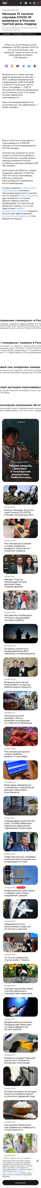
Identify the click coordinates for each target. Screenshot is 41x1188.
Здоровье (7, 34)
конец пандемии (29, 195)
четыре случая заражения (16, 216)
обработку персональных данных (13, 1172)
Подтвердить (20, 1183)
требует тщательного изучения (14, 209)
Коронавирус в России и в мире (25, 34)
